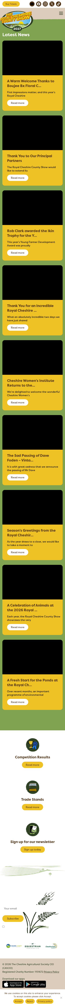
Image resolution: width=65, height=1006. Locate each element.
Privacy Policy (51, 971)
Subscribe (13, 918)
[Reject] (61, 997)
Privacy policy (40, 926)
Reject (30, 1001)
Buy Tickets (11, 4)
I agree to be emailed (27, 926)
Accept (18, 1001)
